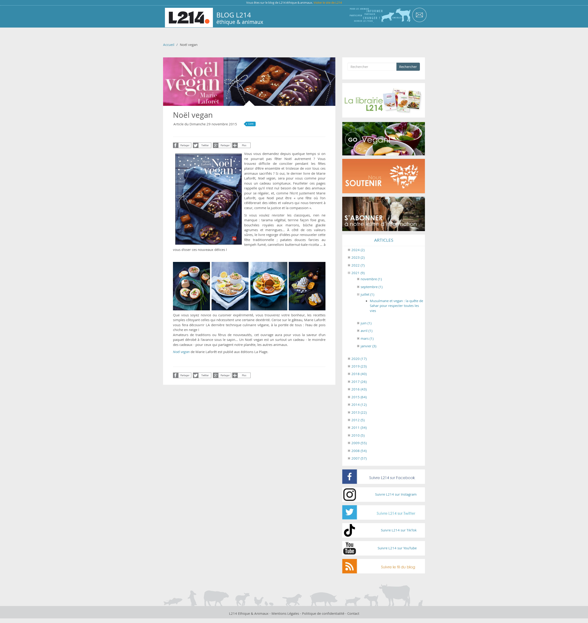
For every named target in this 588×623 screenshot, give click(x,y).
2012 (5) (358, 420)
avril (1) (366, 330)
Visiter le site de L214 (328, 2)
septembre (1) (371, 286)
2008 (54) (359, 450)
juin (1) (366, 323)
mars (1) (367, 338)
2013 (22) (359, 412)
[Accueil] (189, 17)
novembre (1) (371, 279)
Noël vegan (181, 351)
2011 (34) (359, 427)
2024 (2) (358, 249)
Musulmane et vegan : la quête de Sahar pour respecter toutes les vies (396, 305)
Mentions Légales (285, 613)
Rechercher (408, 66)
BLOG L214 (233, 15)
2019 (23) (359, 366)
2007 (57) (359, 458)
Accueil (168, 44)
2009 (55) (359, 443)
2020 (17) (359, 358)
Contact (353, 613)
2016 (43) (359, 389)
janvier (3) (368, 346)
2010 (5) (358, 435)
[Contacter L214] (419, 14)
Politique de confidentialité (323, 613)
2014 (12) (359, 404)
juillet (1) (367, 294)
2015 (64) (359, 397)
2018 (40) (359, 373)
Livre (251, 123)
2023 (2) (358, 257)
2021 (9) (358, 272)
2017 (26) (359, 381)
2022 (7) (358, 265)
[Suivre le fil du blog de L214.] (383, 566)
